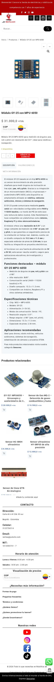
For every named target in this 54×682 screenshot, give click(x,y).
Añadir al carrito (25, 156)
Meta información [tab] (12, 171)
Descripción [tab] (9, 165)
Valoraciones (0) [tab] (26, 165)
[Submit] (48, 28)
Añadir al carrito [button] (4, 410)
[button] (48, 51)
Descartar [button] (30, 679)
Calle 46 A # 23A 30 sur (13, 514)
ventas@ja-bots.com (12, 537)
